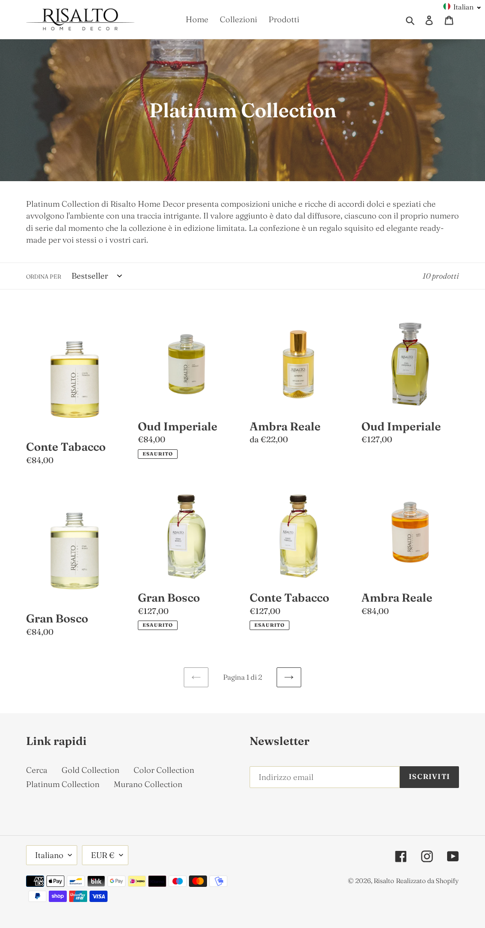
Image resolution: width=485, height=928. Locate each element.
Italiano (49, 855)
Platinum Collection (62, 784)
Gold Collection (90, 770)
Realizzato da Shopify (427, 880)
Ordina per (43, 276)
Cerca (36, 770)
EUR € (103, 855)
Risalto (384, 880)
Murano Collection (148, 784)
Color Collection (164, 770)
